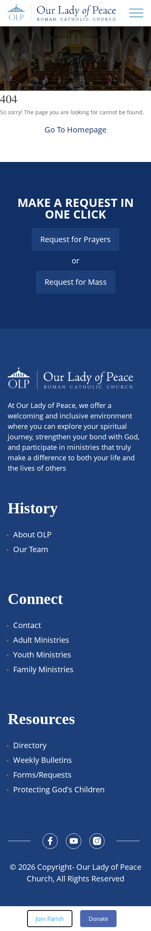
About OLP (32, 534)
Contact (27, 625)
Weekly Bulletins (42, 760)
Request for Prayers (75, 239)
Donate (98, 918)
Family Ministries (43, 669)
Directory (29, 745)
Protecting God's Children (59, 789)
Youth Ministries (42, 654)
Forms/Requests (42, 774)
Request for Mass (76, 282)
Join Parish (50, 918)
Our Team (30, 549)
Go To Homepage (75, 129)
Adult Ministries (41, 640)
